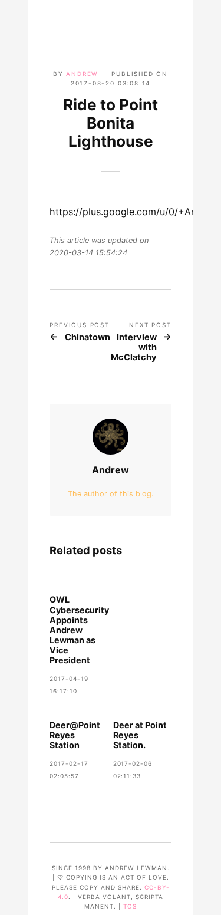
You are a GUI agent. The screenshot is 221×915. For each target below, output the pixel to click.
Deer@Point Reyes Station (75, 735)
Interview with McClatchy (134, 348)
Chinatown (87, 338)
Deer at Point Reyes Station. (140, 735)
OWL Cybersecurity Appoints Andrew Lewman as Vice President (79, 629)
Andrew (82, 73)
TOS (130, 906)
